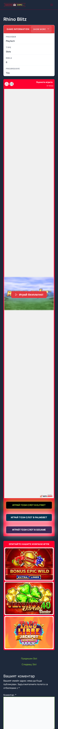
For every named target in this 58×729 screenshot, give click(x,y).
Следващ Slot (29, 664)
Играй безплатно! (31, 294)
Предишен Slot (29, 659)
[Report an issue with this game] (7, 84)
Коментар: (9, 695)
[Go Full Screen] (12, 84)
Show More (39, 29)
